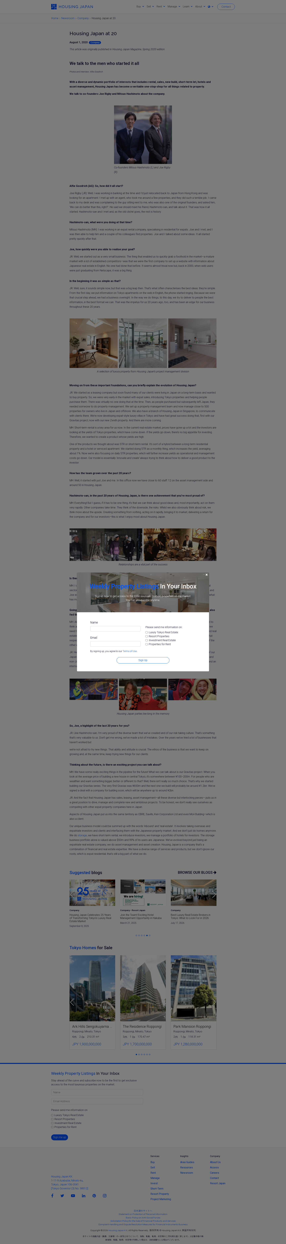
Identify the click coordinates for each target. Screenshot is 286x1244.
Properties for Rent (160, 644)
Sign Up (143, 660)
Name (94, 622)
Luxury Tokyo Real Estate (163, 632)
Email (93, 637)
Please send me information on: (163, 627)
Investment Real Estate (162, 640)
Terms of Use (130, 651)
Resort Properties (159, 636)
